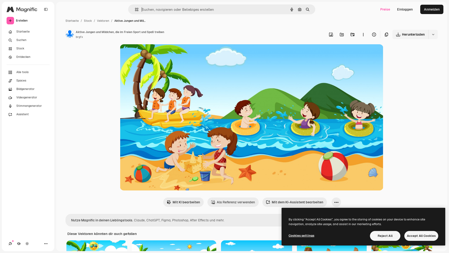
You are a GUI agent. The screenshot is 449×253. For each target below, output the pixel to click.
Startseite (72, 21)
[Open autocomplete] (134, 9)
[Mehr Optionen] (363, 34)
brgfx (79, 37)
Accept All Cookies (421, 236)
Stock (88, 21)
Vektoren (103, 21)
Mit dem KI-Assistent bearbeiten (297, 202)
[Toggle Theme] (27, 243)
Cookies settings (301, 236)
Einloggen (405, 9)
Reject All (385, 236)
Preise (385, 9)
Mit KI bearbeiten (186, 202)
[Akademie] (18, 243)
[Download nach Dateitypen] (433, 34)
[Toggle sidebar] (46, 9)
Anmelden (432, 9)
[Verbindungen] (10, 243)
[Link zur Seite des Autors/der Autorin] (69, 35)
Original (149, 53)
